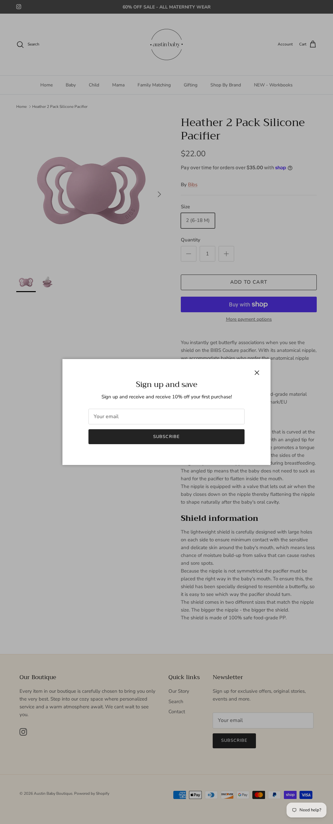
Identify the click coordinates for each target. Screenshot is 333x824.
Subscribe (166, 437)
